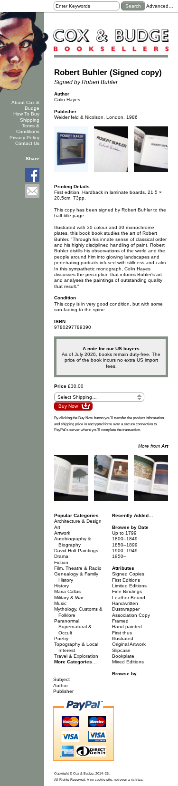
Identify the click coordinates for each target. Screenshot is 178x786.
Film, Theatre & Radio (78, 568)
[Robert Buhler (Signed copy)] (71, 152)
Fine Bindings (127, 591)
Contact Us (27, 143)
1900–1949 (125, 550)
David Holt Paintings (76, 550)
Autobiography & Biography (72, 541)
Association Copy (131, 615)
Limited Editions (129, 585)
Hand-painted (127, 626)
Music (60, 603)
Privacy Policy (24, 137)
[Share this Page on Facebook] (32, 175)
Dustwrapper (126, 609)
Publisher (63, 691)
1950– (119, 556)
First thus (122, 632)
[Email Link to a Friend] (32, 191)
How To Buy (26, 113)
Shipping (29, 120)
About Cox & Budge (25, 105)
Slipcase (121, 650)
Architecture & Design (78, 521)
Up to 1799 (124, 533)
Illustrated (122, 638)
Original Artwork (129, 644)
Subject (61, 679)
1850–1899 (125, 544)
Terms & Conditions (27, 128)
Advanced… (159, 6)
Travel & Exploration (76, 656)
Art (57, 527)
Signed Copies (128, 573)
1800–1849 (125, 538)
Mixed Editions (128, 661)
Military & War (69, 597)
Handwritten (125, 603)
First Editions (126, 580)
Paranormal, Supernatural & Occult (73, 626)
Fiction (61, 562)
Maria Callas (67, 591)
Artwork (62, 533)
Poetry (61, 638)
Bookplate (123, 656)
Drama (61, 556)
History (61, 585)
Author (60, 685)
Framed (120, 620)
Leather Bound (128, 597)
